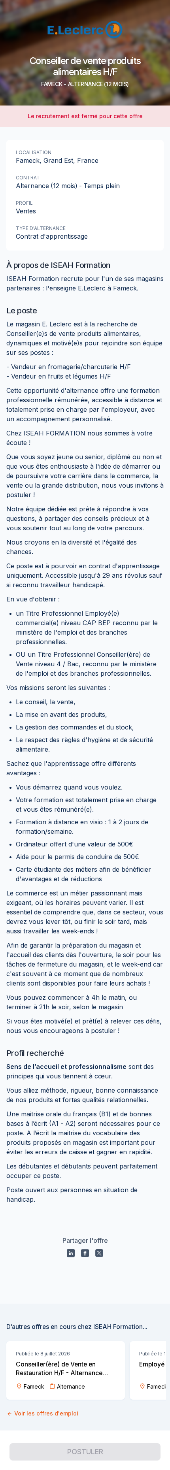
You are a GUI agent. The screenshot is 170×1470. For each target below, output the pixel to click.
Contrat (28, 178)
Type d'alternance (41, 228)
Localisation (33, 152)
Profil (24, 203)
